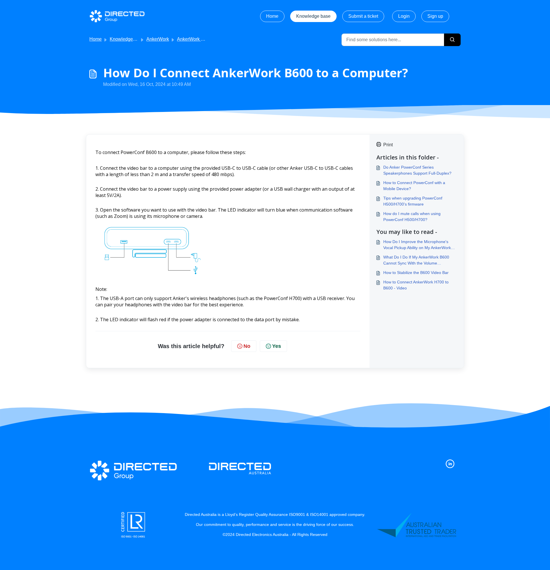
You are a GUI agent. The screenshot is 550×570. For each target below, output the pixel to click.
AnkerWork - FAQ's (196, 39)
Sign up (435, 16)
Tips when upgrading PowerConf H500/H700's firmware (412, 201)
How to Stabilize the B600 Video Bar (416, 272)
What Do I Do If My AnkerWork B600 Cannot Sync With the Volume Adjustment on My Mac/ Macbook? (416, 260)
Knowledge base (313, 16)
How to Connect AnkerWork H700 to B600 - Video (416, 285)
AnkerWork (157, 39)
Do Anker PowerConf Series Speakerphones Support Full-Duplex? (417, 170)
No (246, 346)
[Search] (452, 39)
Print (388, 144)
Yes (276, 346)
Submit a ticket (363, 16)
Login (404, 16)
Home (272, 16)
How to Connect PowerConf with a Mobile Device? (414, 185)
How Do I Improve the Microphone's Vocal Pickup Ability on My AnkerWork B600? (417, 245)
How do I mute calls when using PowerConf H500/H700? (412, 216)
